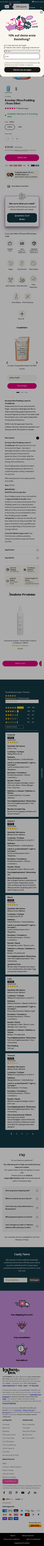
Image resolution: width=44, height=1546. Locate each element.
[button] (41, 12)
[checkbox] (22, 51)
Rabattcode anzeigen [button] (22, 70)
